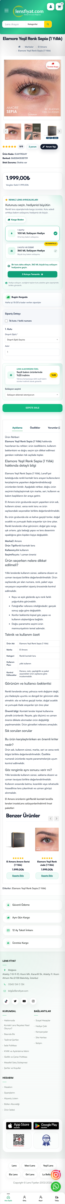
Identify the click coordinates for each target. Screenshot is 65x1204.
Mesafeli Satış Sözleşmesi (15, 1062)
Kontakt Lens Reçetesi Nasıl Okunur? (16, 1027)
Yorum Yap (51, 146)
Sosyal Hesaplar (43, 1020)
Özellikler (35, 427)
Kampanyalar (42, 1032)
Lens (14, 1165)
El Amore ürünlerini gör (17, 798)
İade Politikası (10, 1045)
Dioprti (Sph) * (11, 334)
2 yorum (32, 146)
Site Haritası (41, 1037)
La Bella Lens (49, 1174)
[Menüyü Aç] (6, 10)
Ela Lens (13, 1174)
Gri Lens (30, 1174)
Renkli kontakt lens (40, 798)
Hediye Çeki (41, 1026)
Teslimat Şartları (11, 1040)
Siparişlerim (9, 1092)
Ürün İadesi (9, 1110)
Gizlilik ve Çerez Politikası (15, 1057)
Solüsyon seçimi (13, 389)
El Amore (42, 47)
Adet (7, 346)
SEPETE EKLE (33, 408)
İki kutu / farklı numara (20, 321)
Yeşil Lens (48, 1165)
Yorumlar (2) (54, 427)
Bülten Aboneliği (12, 1104)
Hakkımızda (9, 1020)
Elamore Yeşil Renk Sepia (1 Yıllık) (34, 50)
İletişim (39, 1043)
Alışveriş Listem (11, 1098)
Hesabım (8, 1087)
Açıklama (17, 427)
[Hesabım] (50, 6)
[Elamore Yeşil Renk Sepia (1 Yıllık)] (33, 88)
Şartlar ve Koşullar (12, 1068)
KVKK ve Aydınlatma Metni (16, 1051)
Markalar (29, 47)
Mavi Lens (30, 1165)
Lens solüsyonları (29, 803)
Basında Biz (9, 1034)
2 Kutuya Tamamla (31, 274)
